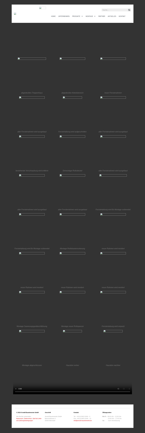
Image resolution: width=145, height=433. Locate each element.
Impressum (19, 418)
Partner (101, 16)
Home (53, 16)
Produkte (76, 16)
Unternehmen (63, 16)
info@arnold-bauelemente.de (83, 420)
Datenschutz (28, 418)
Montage (89, 16)
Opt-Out (35, 418)
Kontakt (122, 16)
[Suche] (129, 10)
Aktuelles (112, 16)
